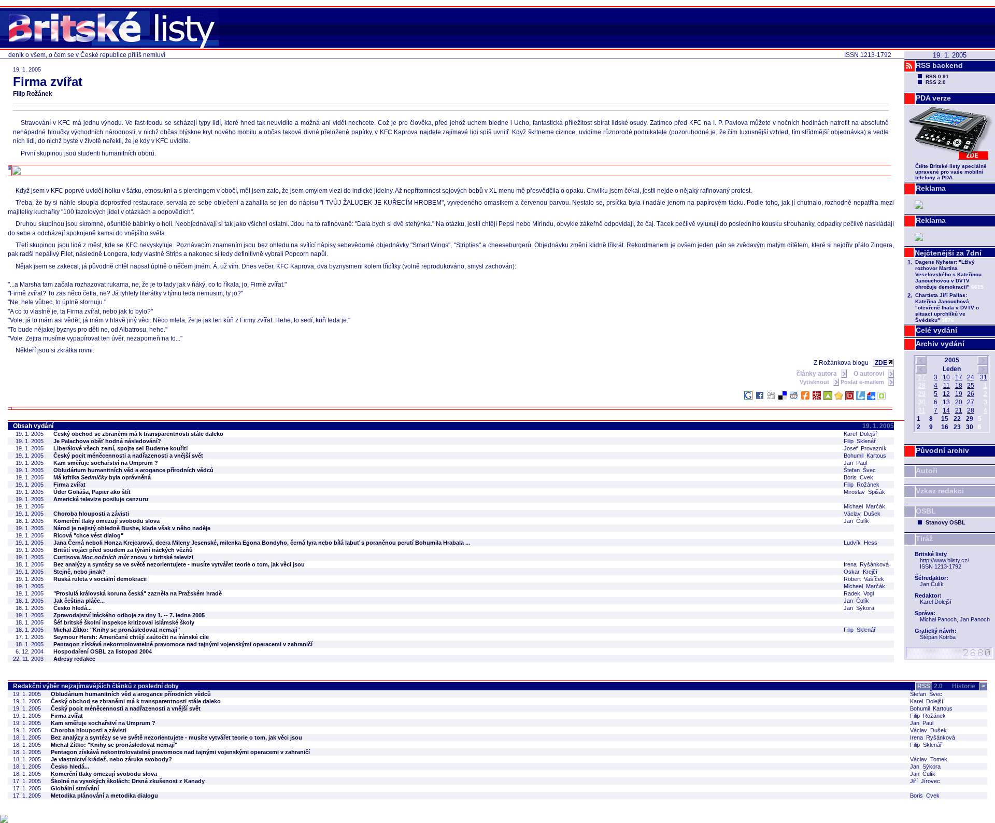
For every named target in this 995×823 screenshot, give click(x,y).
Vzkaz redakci (940, 491)
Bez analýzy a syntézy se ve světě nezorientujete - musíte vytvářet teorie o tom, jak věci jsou (179, 564)
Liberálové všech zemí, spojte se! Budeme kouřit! (120, 448)
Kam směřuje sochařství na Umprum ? (105, 463)
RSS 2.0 (936, 82)
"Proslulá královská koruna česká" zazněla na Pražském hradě (137, 593)
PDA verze (933, 98)
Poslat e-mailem (863, 382)
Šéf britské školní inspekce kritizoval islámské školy (123, 622)
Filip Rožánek (32, 93)
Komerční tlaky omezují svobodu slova (106, 521)
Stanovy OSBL (945, 522)
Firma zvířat (69, 484)
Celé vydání (936, 330)
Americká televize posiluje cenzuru (100, 499)
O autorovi (870, 373)
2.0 (930, 686)
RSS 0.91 (937, 76)
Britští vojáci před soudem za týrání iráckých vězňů (123, 550)
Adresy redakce (74, 659)
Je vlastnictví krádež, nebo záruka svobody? (111, 759)
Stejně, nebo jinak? (79, 572)
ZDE (881, 362)
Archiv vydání (940, 343)
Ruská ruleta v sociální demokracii (100, 579)
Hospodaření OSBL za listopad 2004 (102, 651)
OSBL (926, 511)
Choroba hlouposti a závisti (91, 513)
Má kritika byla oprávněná (102, 477)
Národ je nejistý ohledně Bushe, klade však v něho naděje (131, 528)
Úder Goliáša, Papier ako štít (92, 492)
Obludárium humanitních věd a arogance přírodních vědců (133, 470)
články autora (817, 373)
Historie (968, 686)
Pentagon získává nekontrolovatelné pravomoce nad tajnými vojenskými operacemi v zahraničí (182, 644)
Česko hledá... (72, 608)
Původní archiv (942, 450)
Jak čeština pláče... (79, 601)
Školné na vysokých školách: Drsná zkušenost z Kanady (128, 781)
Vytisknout (815, 382)
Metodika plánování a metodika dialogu (104, 795)
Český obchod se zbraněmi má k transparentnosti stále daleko (138, 434)
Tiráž (924, 538)
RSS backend (939, 65)
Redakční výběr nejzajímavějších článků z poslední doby (96, 686)
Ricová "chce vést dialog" (88, 535)
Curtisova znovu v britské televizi (123, 557)
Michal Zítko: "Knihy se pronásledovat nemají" (116, 630)
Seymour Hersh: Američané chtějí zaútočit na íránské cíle (131, 637)
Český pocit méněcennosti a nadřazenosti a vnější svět (128, 455)
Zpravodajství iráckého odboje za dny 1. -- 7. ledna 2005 (129, 615)
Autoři (926, 470)
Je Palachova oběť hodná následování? (107, 441)
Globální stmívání (75, 788)
